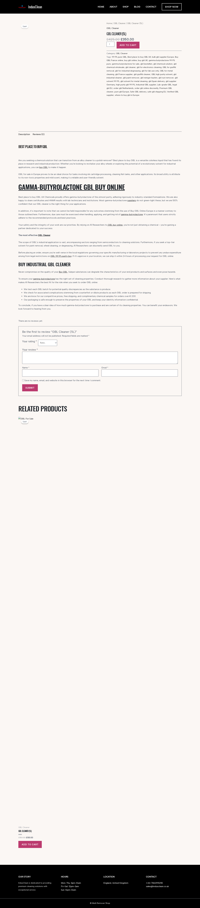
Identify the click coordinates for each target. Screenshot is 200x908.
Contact (151, 6)
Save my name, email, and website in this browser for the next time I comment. (62, 380)
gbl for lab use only (150, 71)
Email (104, 367)
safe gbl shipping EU (156, 91)
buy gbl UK (143, 60)
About (113, 6)
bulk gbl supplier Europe (163, 57)
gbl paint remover (131, 77)
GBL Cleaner (119, 23)
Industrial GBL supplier (146, 84)
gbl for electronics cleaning (149, 67)
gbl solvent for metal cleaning (133, 81)
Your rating (29, 341)
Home (101, 6)
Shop (126, 6)
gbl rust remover (166, 77)
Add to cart (128, 45)
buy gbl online (130, 60)
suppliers (131, 200)
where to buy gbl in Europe (127, 95)
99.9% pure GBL (119, 57)
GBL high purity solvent (161, 74)
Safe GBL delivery (138, 91)
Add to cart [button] (30, 844)
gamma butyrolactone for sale (125, 64)
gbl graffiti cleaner (142, 74)
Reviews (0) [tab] (38, 134)
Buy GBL (63, 272)
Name (25, 367)
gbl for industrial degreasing (128, 71)
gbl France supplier (124, 74)
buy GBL (43, 167)
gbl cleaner (130, 67)
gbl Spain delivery (157, 81)
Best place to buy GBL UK (139, 57)
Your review (30, 349)
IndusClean (35, 6)
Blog (137, 6)
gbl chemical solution (163, 64)
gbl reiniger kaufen (148, 77)
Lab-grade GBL (164, 84)
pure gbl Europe (121, 91)
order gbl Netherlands (123, 88)
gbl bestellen (146, 64)
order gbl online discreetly (146, 88)
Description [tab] (24, 134)
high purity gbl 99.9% (125, 84)
